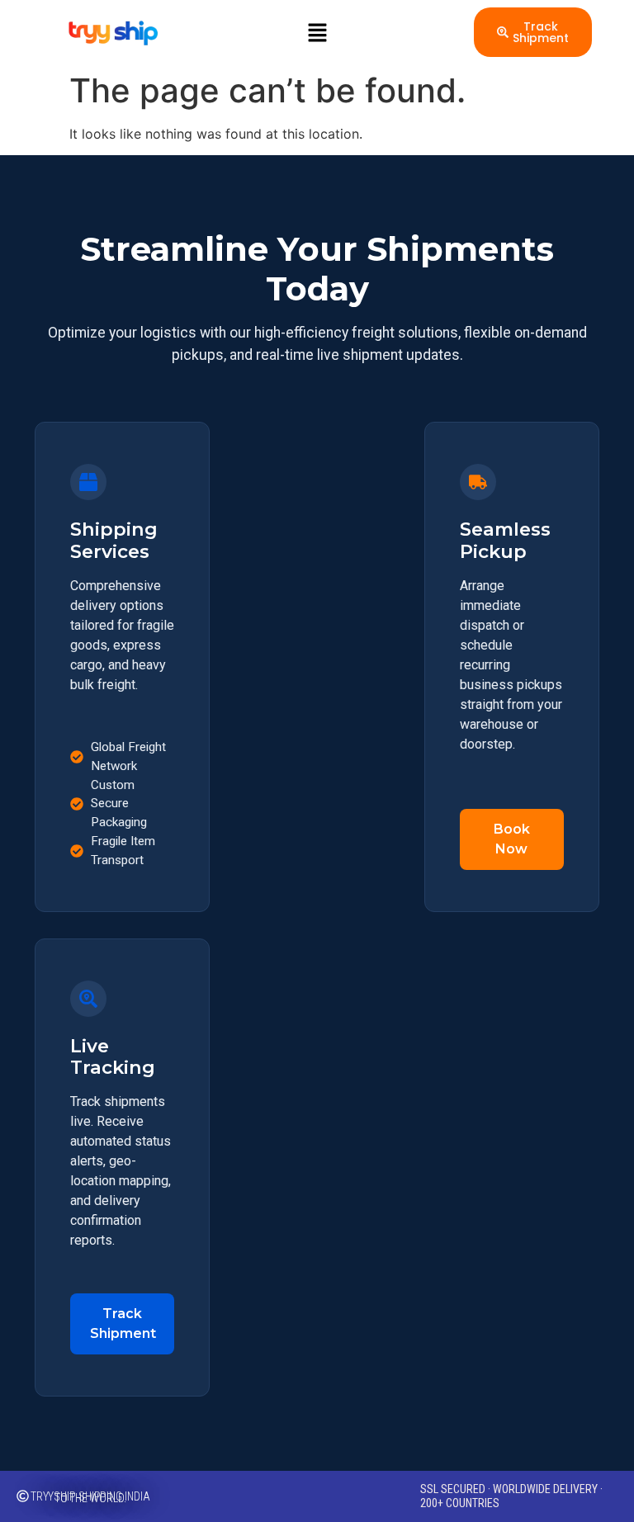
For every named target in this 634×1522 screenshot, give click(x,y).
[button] (317, 33)
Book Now (512, 839)
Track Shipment (123, 1323)
